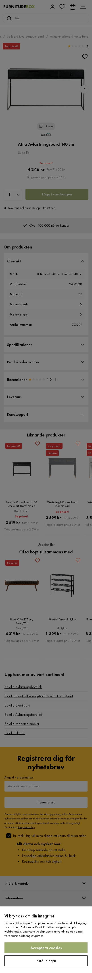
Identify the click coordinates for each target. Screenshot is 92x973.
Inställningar (46, 960)
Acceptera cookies (46, 947)
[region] (46, 939)
